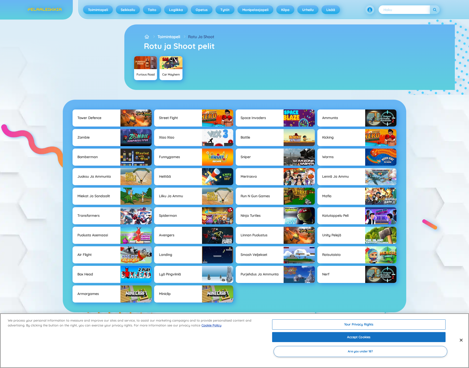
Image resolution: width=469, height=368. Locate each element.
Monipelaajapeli (255, 10)
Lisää (330, 10)
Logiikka (176, 10)
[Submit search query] (435, 9)
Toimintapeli (98, 10)
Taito (152, 10)
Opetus (202, 10)
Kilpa (285, 10)
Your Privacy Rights (358, 324)
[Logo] (44, 10)
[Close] (461, 340)
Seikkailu (128, 10)
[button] (369, 9)
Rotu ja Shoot (201, 36)
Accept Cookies (358, 337)
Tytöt (225, 10)
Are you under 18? (360, 351)
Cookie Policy (211, 325)
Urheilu (308, 10)
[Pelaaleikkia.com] (147, 37)
